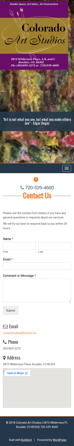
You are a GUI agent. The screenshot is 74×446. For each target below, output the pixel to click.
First (5, 251)
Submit (10, 310)
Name (8, 239)
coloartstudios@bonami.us (19, 333)
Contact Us (37, 195)
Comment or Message (19, 276)
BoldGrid (26, 439)
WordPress (59, 439)
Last (40, 251)
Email (8, 259)
